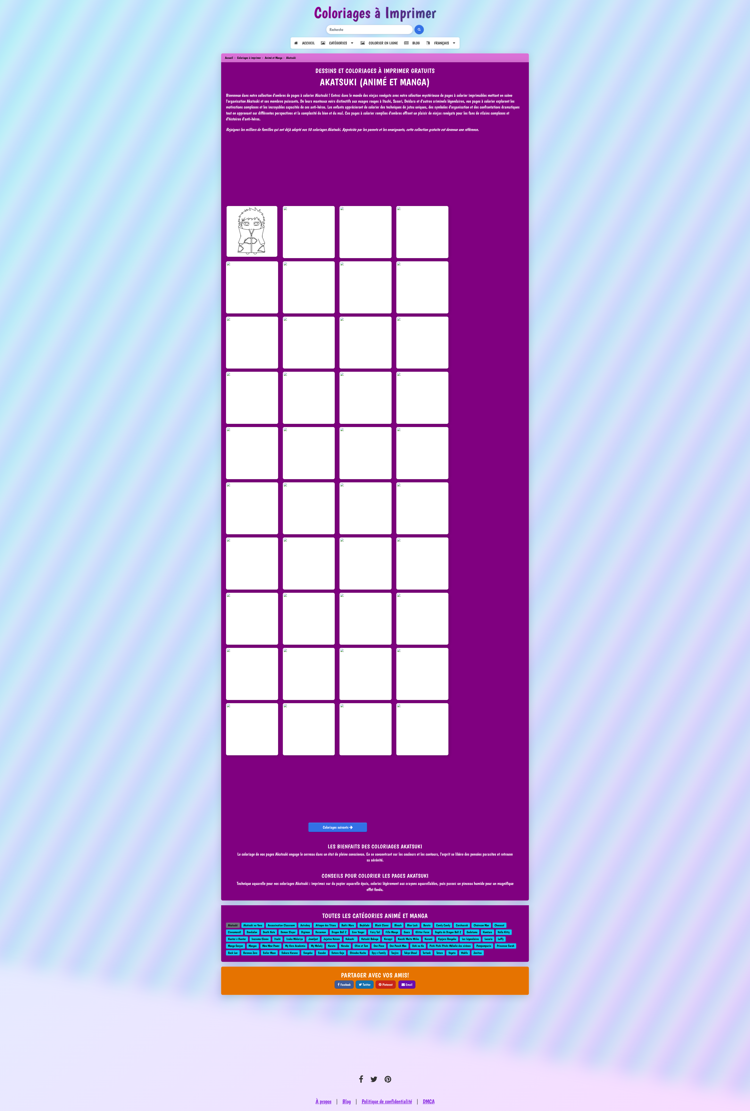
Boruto (426, 925)
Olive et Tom (361, 946)
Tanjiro (394, 953)
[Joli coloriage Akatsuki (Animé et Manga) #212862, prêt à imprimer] (309, 674)
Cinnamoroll (234, 932)
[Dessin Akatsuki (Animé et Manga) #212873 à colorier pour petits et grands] (365, 287)
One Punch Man (398, 946)
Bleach (398, 925)
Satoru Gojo (337, 953)
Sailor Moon (269, 953)
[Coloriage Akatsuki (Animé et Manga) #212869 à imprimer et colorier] (422, 563)
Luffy (501, 939)
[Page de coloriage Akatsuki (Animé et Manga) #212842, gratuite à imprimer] (365, 729)
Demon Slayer (288, 932)
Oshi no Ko (418, 946)
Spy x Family (379, 953)
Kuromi (428, 939)
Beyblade (364, 925)
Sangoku (307, 953)
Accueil (306, 43)
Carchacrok (462, 925)
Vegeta (451, 953)
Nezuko (345, 946)
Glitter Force (422, 932)
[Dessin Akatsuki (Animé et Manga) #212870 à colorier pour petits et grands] (252, 398)
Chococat (499, 925)
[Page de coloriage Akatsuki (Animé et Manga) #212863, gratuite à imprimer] (422, 729)
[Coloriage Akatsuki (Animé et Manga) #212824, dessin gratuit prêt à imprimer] (365, 674)
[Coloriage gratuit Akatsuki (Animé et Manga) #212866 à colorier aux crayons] (365, 343)
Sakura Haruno (289, 953)
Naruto (331, 946)
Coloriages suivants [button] (336, 827)
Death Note (269, 932)
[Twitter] (374, 1079)
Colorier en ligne (381, 43)
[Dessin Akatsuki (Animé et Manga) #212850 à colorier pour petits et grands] (309, 232)
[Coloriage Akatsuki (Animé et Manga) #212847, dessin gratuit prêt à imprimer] (422, 674)
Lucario (488, 939)
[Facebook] (361, 1079)
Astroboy (305, 925)
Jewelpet (313, 939)
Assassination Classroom (281, 925)
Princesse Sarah (505, 946)
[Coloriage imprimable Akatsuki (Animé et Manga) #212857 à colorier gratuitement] (422, 287)
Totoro (439, 953)
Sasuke (322, 953)
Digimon (305, 932)
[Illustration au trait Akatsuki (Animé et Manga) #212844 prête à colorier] (309, 287)
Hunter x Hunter (237, 939)
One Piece (379, 946)
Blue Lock (412, 925)
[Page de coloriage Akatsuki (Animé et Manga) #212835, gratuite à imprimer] (252, 287)
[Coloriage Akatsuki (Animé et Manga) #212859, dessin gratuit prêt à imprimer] (365, 398)
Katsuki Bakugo (369, 939)
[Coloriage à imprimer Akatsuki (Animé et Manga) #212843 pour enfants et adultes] (309, 729)
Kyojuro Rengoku (447, 939)
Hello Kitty (504, 932)
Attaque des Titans (326, 925)
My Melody (316, 946)
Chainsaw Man (481, 925)
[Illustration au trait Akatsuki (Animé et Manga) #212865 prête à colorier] (252, 729)
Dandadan (252, 932)
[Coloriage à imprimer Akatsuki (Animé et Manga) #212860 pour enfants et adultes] (422, 619)
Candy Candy (443, 925)
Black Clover (382, 925)
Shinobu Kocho (358, 953)
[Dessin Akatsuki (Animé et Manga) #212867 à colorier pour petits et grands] (422, 398)
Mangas (253, 946)
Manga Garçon (235, 946)
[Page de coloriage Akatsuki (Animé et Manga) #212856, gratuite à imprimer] (365, 563)
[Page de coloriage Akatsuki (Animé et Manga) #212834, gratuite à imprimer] (252, 231)
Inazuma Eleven (260, 939)
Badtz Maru (347, 925)
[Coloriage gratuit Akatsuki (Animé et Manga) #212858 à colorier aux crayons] (422, 508)
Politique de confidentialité (387, 1101)
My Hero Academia (295, 946)
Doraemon (320, 932)
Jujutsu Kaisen (331, 939)
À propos (323, 1101)
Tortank (427, 953)
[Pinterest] (388, 1079)
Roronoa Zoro (250, 953)
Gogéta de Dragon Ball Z (448, 932)
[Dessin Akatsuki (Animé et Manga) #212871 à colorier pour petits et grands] (309, 508)
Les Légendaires (470, 939)
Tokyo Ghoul (410, 953)
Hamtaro (487, 932)
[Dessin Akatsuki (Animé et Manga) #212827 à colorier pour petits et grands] (422, 343)
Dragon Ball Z (339, 932)
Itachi (277, 939)
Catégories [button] (337, 43)
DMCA (429, 1101)
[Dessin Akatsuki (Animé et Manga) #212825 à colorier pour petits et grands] (252, 453)
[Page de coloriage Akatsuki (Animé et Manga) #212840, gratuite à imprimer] (365, 453)
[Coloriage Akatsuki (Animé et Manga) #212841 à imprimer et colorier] (365, 619)
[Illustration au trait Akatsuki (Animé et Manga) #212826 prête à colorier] (365, 232)
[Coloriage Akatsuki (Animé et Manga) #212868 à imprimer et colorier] (252, 508)
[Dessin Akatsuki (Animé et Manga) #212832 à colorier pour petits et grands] (252, 619)
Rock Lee (233, 953)
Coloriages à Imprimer (375, 12)
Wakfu (464, 953)
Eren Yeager (358, 932)
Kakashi (351, 939)
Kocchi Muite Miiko (408, 939)
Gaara (407, 932)
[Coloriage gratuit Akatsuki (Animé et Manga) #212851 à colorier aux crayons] (252, 563)
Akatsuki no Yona (252, 925)
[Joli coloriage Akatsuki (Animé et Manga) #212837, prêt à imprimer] (309, 398)
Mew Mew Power (270, 946)
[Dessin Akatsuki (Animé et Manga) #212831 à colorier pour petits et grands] (252, 343)
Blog (414, 43)
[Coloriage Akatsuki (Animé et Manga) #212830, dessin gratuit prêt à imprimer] (422, 232)
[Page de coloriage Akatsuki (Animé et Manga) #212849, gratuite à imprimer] (309, 619)
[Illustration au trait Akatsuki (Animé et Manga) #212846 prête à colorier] (309, 453)
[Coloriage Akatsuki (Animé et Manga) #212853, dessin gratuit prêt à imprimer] (309, 563)
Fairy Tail (375, 932)
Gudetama (472, 932)
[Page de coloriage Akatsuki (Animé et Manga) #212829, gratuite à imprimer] (252, 674)
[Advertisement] (375, 167)
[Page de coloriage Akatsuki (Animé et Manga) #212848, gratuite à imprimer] (422, 453)
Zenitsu (477, 953)
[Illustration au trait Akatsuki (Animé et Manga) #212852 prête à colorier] (309, 343)
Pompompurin (483, 946)
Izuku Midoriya (294, 939)
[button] (441, 43)
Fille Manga (392, 932)
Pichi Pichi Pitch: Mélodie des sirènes (450, 946)
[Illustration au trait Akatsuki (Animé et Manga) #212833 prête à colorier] (365, 508)
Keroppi (388, 939)
